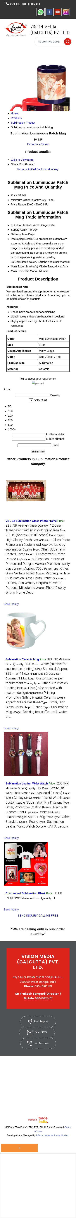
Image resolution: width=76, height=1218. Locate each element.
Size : (45, 793)
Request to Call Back (30, 169)
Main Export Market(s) (24, 266)
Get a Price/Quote (38, 144)
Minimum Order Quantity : (36, 525)
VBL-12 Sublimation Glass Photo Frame (31, 520)
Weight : (28, 568)
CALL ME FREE (48, 915)
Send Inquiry (51, 169)
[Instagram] (66, 15)
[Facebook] (49, 15)
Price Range (18, 204)
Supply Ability (19, 229)
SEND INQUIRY (28, 915)
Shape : (49, 573)
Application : (36, 812)
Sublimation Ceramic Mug (22, 659)
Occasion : (36, 583)
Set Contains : (43, 797)
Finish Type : (42, 673)
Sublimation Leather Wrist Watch (27, 783)
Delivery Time (19, 234)
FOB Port (16, 225)
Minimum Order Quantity (26, 199)
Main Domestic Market (24, 271)
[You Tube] (57, 15)
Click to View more (22, 159)
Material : (44, 697)
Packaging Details (22, 238)
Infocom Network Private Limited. (52, 1135)
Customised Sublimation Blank (25, 893)
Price (14, 195)
